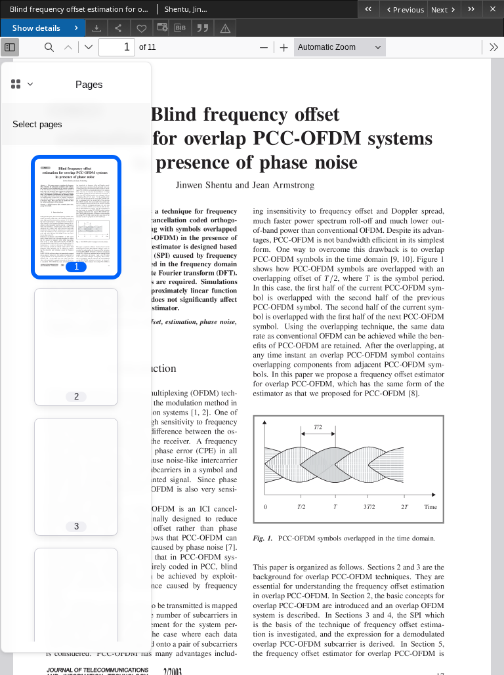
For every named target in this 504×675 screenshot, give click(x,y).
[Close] (493, 9)
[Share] (119, 28)
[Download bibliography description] (180, 28)
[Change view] (161, 28)
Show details (36, 27)
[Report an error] (225, 28)
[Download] (96, 28)
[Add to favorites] (142, 28)
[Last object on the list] (471, 9)
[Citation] (203, 28)
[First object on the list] (368, 9)
